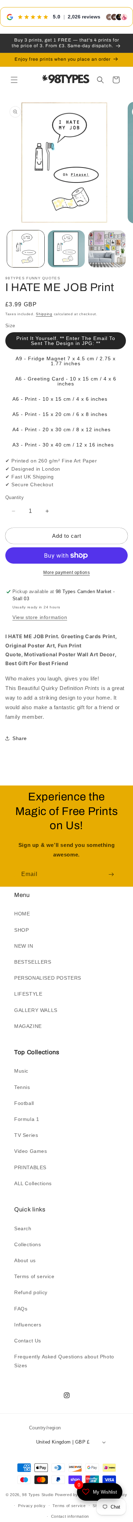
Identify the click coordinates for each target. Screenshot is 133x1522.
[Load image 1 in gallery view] (25, 249)
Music (21, 1071)
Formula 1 (26, 1119)
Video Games (30, 1151)
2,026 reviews (84, 17)
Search (23, 1228)
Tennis (22, 1087)
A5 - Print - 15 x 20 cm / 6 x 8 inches (59, 414)
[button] (14, 80)
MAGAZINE (28, 1026)
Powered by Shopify (74, 1495)
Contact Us (27, 1340)
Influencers (27, 1324)
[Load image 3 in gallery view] (107, 249)
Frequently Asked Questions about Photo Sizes (64, 1361)
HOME (22, 913)
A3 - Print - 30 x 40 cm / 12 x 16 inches (63, 445)
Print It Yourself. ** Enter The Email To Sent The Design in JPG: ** (65, 340)
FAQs (20, 1309)
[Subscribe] (111, 874)
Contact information (70, 1516)
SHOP (21, 930)
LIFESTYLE (28, 994)
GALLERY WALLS (35, 1010)
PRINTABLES (30, 1167)
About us (25, 1260)
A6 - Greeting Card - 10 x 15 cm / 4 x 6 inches (65, 381)
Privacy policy (32, 1506)
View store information (39, 617)
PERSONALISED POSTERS (47, 978)
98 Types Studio (38, 1495)
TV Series (26, 1135)
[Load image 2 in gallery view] (66, 249)
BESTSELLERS (32, 962)
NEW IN (23, 946)
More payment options (66, 572)
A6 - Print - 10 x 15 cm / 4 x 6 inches (59, 399)
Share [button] (19, 738)
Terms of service (34, 1276)
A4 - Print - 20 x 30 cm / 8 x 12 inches (61, 429)
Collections (27, 1244)
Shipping (44, 314)
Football (24, 1103)
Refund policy (31, 1292)
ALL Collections (33, 1183)
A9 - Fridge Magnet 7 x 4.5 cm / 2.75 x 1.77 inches (66, 361)
